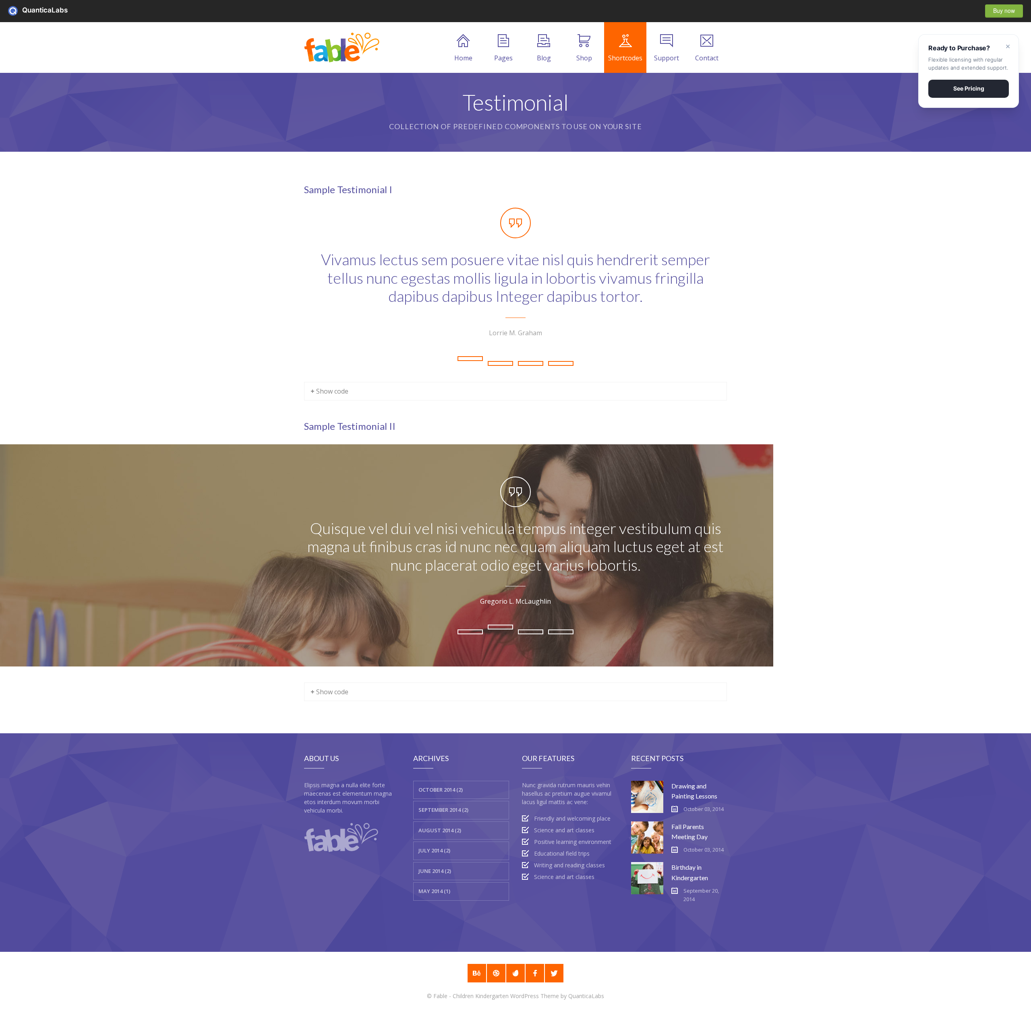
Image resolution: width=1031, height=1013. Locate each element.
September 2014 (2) (443, 809)
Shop (584, 58)
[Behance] (477, 973)
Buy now (1004, 10)
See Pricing (968, 88)
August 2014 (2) (439, 830)
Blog (544, 58)
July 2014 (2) (434, 850)
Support (666, 58)
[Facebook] (535, 973)
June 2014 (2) (434, 871)
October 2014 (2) (440, 789)
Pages (503, 58)
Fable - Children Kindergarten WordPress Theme (496, 996)
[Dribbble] (496, 973)
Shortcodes (625, 58)
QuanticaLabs (15, 11)
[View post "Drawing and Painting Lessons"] (647, 797)
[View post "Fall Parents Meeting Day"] (647, 837)
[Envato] (515, 973)
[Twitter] (554, 973)
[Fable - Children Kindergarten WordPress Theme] (342, 47)
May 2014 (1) (434, 891)
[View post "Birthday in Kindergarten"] (647, 878)
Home (463, 58)
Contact (706, 58)
